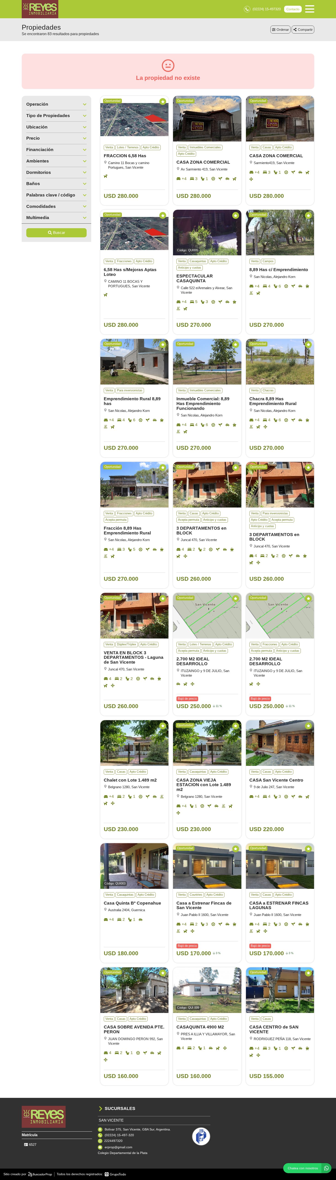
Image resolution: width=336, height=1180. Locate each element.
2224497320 (113, 1141)
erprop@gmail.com (118, 1147)
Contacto (292, 9)
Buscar (59, 232)
